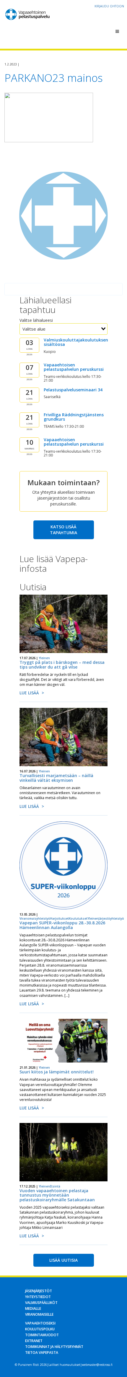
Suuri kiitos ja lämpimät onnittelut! (56, 1072)
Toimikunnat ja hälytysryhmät (54, 1346)
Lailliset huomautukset (64, 1365)
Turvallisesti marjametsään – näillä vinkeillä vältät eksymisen (56, 778)
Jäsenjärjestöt (38, 1290)
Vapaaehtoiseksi (40, 1323)
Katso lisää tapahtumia (63, 529)
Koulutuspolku (40, 1329)
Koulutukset (78, 918)
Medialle (33, 1308)
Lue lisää (29, 693)
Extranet (34, 1340)
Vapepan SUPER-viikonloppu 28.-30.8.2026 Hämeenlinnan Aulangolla (62, 925)
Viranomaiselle (39, 1314)
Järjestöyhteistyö (111, 918)
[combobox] (63, 329)
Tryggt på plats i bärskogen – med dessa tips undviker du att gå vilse (62, 664)
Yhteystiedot (38, 1296)
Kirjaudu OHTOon (109, 6)
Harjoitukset (59, 918)
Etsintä (55, 1186)
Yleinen (44, 658)
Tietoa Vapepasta (41, 1352)
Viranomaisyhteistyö (34, 918)
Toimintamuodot (42, 1334)
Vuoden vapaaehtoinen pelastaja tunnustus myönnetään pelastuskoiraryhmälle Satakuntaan (57, 1195)
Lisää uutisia (63, 1260)
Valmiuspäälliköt (41, 1302)
